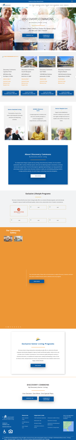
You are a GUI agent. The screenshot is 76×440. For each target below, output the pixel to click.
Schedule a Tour (5, 424)
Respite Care (6, 85)
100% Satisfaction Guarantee (40, 417)
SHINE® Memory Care (25, 422)
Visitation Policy (11, 439)
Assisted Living (6, 81)
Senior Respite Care (25, 427)
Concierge (52, 420)
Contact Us (4, 423)
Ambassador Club (37, 420)
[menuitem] (30, 5)
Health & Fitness (53, 417)
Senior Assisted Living (25, 418)
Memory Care (6, 83)
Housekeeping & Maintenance (54, 424)
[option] (10, 76)
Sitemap (47, 439)
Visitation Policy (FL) (6, 426)
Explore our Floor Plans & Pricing (36, 1)
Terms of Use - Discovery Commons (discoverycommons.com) (30, 439)
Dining (37, 423)
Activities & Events (39, 426)
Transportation (53, 427)
